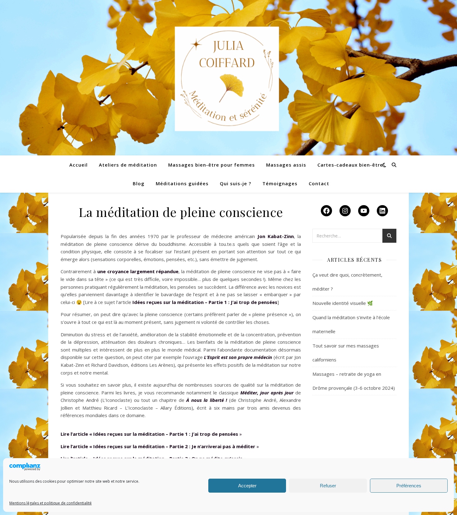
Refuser (328, 485)
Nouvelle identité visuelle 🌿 (342, 303)
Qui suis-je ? (235, 183)
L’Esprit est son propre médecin (238, 357)
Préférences (408, 485)
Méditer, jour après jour (266, 392)
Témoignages (280, 183)
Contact (319, 183)
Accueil (78, 165)
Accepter (247, 485)
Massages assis (286, 165)
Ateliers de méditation (128, 165)
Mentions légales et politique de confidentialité (50, 503)
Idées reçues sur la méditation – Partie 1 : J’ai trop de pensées (204, 302)
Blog (139, 183)
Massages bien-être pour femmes (211, 165)
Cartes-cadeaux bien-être (350, 165)
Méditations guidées (182, 183)
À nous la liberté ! (206, 400)
